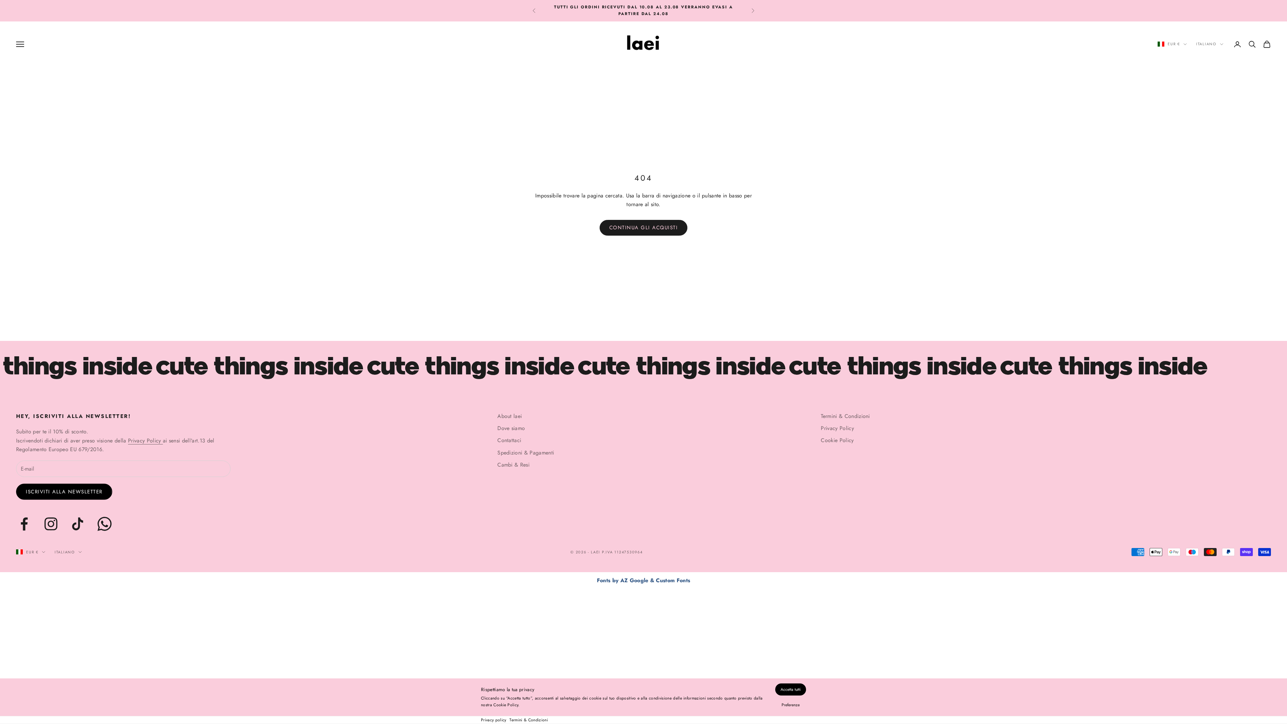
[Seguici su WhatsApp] (105, 524)
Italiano (1206, 44)
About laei (509, 416)
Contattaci (509, 440)
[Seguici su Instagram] (51, 524)
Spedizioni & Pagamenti (525, 453)
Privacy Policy (145, 440)
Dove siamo (511, 428)
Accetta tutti (791, 689)
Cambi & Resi (513, 465)
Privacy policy (493, 720)
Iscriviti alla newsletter (64, 491)
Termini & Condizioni (528, 720)
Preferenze (791, 705)
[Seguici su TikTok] (78, 524)
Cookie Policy (837, 440)
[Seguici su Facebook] (24, 524)
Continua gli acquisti (643, 227)
